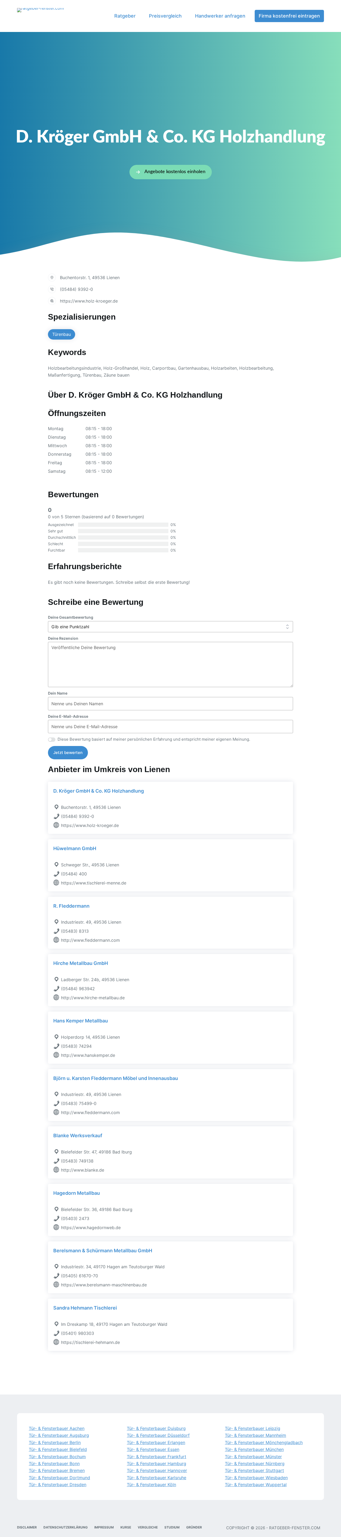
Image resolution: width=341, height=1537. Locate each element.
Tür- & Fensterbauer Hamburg (156, 1463)
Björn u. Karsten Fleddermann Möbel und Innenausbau (115, 1078)
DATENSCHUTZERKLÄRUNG (65, 1527)
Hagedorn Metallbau (76, 1193)
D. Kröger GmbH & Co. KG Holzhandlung (98, 791)
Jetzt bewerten (68, 752)
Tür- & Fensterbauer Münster (253, 1456)
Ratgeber (125, 16)
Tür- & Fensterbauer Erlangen (156, 1442)
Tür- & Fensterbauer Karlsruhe (156, 1477)
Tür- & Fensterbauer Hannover (157, 1470)
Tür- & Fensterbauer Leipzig (252, 1428)
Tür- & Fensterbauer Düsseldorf (158, 1435)
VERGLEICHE (148, 1527)
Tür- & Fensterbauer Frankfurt (156, 1456)
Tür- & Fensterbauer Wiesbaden (256, 1477)
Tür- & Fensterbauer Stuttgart (254, 1470)
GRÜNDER (194, 1527)
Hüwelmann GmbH (74, 848)
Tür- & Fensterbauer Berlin (55, 1442)
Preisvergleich (165, 16)
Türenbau (61, 334)
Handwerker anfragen (220, 16)
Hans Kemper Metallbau (80, 1021)
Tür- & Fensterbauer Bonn (54, 1463)
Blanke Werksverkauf (77, 1135)
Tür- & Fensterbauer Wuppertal (256, 1484)
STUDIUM (172, 1527)
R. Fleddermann (71, 906)
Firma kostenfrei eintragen (289, 16)
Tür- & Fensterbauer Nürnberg (255, 1463)
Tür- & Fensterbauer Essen (153, 1449)
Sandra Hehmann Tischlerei (85, 1308)
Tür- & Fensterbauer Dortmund (59, 1477)
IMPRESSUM (104, 1527)
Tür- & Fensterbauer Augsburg (59, 1435)
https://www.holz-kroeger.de (89, 301)
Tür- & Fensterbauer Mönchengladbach (264, 1442)
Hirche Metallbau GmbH (80, 963)
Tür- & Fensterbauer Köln (151, 1484)
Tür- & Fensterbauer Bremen (57, 1470)
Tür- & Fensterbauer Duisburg (156, 1428)
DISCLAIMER (27, 1527)
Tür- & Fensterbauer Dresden (57, 1484)
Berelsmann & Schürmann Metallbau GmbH (102, 1250)
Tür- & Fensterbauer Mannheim (255, 1435)
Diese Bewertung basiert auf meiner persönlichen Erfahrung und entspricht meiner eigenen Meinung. (154, 739)
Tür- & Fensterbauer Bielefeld (58, 1449)
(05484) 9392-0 (76, 289)
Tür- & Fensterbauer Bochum (57, 1456)
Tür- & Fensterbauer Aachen (56, 1428)
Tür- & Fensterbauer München (254, 1449)
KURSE (125, 1527)
